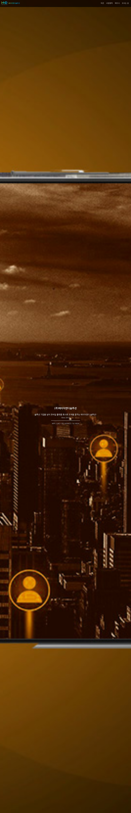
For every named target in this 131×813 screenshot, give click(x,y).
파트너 (117, 3)
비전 (102, 3)
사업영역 (109, 3)
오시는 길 (125, 3)
